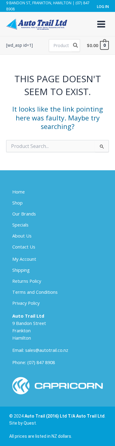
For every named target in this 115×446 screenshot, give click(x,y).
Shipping (21, 270)
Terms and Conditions (35, 292)
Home (18, 192)
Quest (30, 423)
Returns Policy (26, 281)
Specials (20, 225)
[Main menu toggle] (101, 23)
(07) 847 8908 (41, 362)
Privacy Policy (26, 303)
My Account (24, 259)
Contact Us (23, 247)
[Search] (76, 45)
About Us (22, 236)
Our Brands (24, 214)
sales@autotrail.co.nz (46, 350)
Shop (17, 203)
